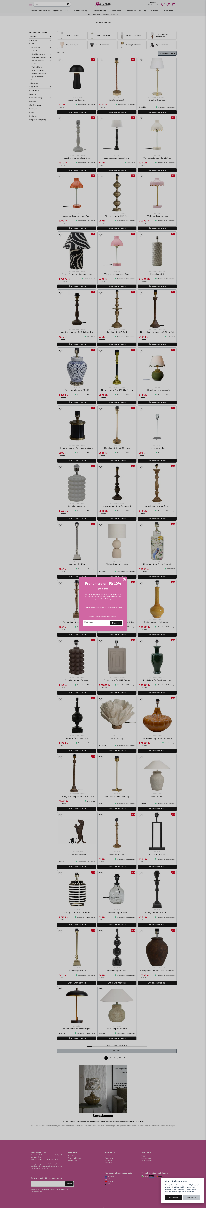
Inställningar (191, 1198)
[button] (124, 580)
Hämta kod (116, 623)
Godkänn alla (173, 1198)
